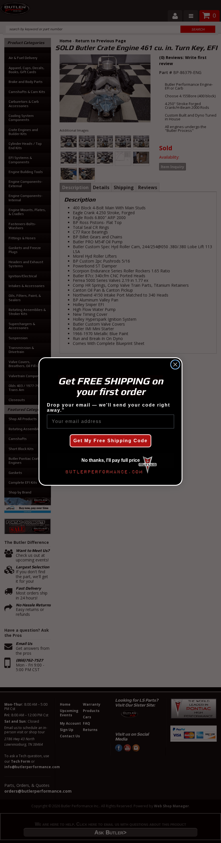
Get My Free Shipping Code (110, 440)
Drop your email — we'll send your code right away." (108, 407)
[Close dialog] (175, 364)
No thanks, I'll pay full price (110, 460)
